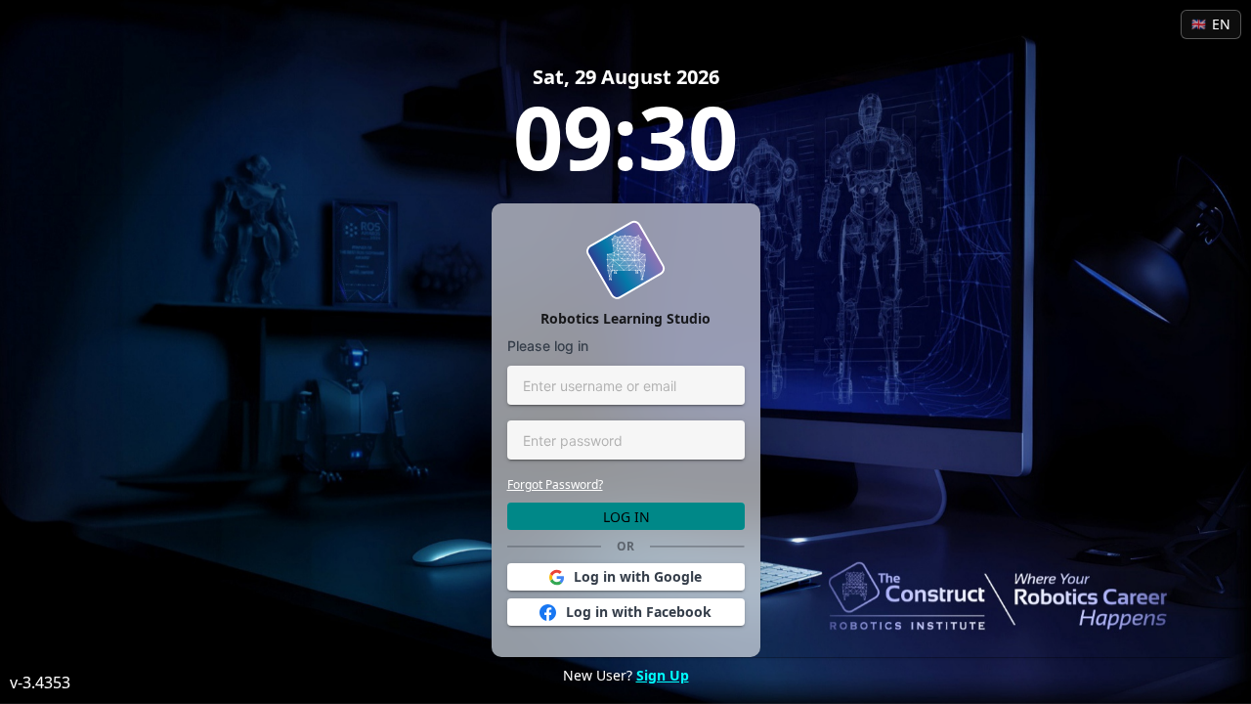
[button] (626, 577)
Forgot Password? (555, 484)
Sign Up (662, 675)
